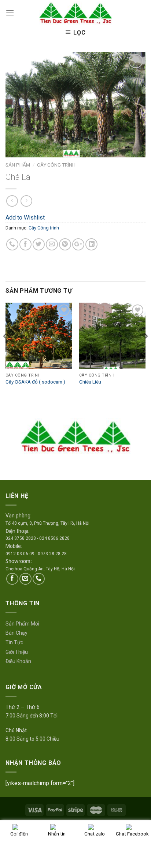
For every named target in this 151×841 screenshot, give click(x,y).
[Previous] (5, 351)
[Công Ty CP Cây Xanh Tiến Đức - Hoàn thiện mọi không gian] (75, 13)
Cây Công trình (56, 165)
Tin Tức (14, 642)
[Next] (146, 351)
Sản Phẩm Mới (22, 624)
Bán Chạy (16, 633)
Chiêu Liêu (90, 382)
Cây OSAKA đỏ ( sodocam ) (35, 382)
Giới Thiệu (16, 652)
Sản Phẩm (17, 165)
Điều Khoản (18, 661)
